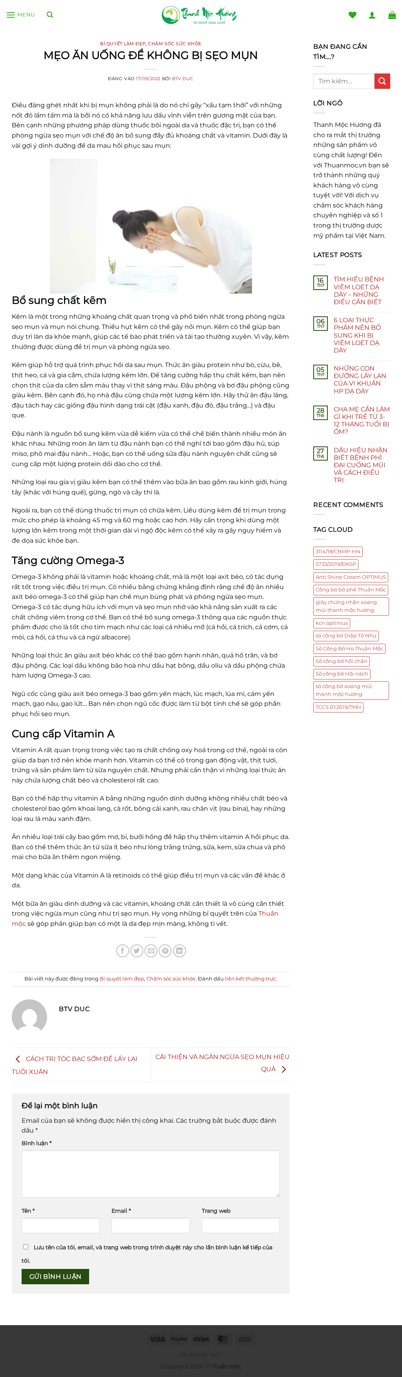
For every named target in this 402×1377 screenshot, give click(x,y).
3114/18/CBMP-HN (338, 551)
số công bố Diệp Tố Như (346, 636)
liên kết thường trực (250, 979)
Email (121, 1210)
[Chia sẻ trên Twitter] (136, 950)
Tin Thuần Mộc (201, 1355)
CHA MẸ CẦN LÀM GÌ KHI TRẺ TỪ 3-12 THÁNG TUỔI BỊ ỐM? (362, 421)
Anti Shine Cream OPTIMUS (351, 577)
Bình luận (36, 1143)
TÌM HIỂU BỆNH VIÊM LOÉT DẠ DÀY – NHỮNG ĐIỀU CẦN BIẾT (359, 290)
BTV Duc (183, 78)
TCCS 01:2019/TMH (338, 707)
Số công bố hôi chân (341, 661)
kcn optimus (332, 623)
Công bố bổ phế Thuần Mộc (351, 590)
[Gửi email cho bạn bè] (150, 950)
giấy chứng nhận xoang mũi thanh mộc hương (346, 606)
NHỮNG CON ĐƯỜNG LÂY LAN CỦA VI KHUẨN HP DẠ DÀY (360, 380)
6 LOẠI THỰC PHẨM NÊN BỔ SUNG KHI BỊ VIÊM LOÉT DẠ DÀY (357, 335)
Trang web (216, 1210)
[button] (20, 14)
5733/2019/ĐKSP (336, 564)
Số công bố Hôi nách (342, 674)
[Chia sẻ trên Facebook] (122, 950)
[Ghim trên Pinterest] (165, 950)
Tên (28, 1210)
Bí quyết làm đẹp (123, 43)
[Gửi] (382, 81)
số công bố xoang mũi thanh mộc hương (344, 690)
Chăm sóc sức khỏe (174, 43)
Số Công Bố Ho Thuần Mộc (349, 649)
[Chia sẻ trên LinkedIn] (179, 950)
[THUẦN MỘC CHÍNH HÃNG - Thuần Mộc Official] (201, 15)
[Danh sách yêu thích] (352, 15)
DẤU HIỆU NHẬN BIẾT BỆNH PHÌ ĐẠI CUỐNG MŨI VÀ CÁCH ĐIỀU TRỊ (360, 465)
